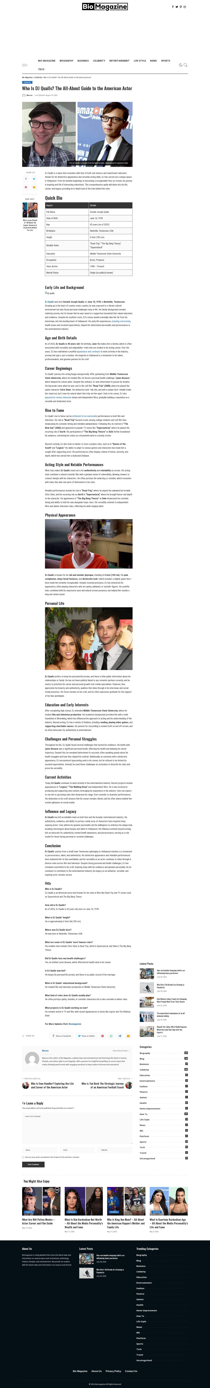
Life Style (144, 1119)
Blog (142, 1058)
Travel (143, 1153)
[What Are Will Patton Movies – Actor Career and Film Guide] (41, 1201)
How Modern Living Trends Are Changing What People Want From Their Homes (172, 1000)
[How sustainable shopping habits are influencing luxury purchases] (147, 973)
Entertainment (147, 1081)
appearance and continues (88, 351)
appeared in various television (58, 397)
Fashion (144, 1086)
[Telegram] (119, 1035)
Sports (143, 1142)
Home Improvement (150, 1108)
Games (143, 1097)
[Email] (34, 187)
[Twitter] (177, 6)
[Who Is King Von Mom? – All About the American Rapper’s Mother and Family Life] (126, 1201)
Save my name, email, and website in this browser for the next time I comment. (52, 1157)
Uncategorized (147, 1158)
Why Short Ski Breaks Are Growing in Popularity (170, 986)
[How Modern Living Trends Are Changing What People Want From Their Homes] (147, 1002)
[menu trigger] (26, 65)
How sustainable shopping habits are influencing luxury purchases (171, 972)
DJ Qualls (49, 301)
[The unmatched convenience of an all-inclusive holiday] (147, 1016)
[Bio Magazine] (105, 7)
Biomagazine (75, 1024)
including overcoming (121, 321)
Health (143, 1103)
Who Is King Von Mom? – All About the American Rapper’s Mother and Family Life (126, 1223)
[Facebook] (173, 6)
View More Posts (120, 1051)
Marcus (29, 95)
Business (144, 1064)
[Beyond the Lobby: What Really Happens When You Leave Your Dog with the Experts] (147, 1031)
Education (145, 1075)
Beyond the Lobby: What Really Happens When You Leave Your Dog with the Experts (172, 1029)
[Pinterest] (181, 6)
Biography (145, 1053)
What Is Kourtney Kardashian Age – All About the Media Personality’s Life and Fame (169, 1223)
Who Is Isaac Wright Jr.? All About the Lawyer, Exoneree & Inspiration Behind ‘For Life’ (30, 225)
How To (143, 1114)
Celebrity (27, 82)
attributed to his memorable (84, 416)
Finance (144, 1092)
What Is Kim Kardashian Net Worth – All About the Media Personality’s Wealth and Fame (84, 1223)
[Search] (185, 65)
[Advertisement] (105, 35)
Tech (142, 1147)
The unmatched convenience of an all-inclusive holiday (171, 1014)
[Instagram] (185, 6)
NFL (141, 1130)
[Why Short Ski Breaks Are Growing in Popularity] (147, 988)
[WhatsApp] (111, 1035)
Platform (144, 1136)
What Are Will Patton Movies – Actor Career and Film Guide (38, 1221)
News (142, 1125)
